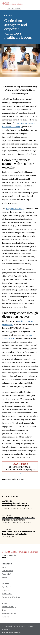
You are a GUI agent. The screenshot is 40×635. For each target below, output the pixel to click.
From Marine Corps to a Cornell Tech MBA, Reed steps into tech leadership (18, 532)
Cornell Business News (14, 8)
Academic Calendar (8, 606)
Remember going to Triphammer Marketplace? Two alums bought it (15, 504)
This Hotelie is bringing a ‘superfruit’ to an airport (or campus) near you (18, 518)
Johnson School (7, 594)
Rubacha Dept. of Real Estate (11, 597)
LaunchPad (5, 617)
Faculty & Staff (6, 574)
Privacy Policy (6, 629)
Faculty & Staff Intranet (9, 613)
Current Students (7, 570)
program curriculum (14, 209)
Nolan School (6, 590)
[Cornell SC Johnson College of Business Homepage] (20, 552)
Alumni (4, 567)
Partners (4, 577)
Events (4, 610)
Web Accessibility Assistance (11, 632)
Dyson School (6, 587)
